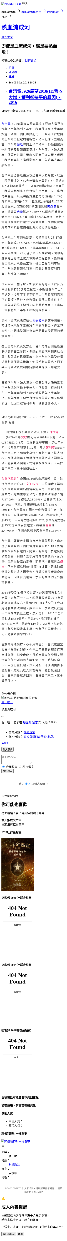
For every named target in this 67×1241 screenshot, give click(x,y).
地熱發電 (38, 320)
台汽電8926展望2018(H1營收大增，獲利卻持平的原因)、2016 (36, 97)
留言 (35, 722)
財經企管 (29, 732)
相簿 (11, 67)
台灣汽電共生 (10, 478)
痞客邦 (27, 722)
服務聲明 (38, 1192)
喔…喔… (7, 702)
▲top (4, 742)
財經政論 (30, 60)
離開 (20, 1234)
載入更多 (7, 749)
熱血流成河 (15, 27)
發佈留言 (7, 771)
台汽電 (6, 123)
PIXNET (17, 1188)
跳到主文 (7, 37)
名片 (11, 76)
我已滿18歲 (9, 1234)
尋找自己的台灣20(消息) (39, 736)
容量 (20, 211)
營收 (20, 144)
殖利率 (50, 447)
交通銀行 (32, 483)
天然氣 (51, 206)
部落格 (13, 72)
